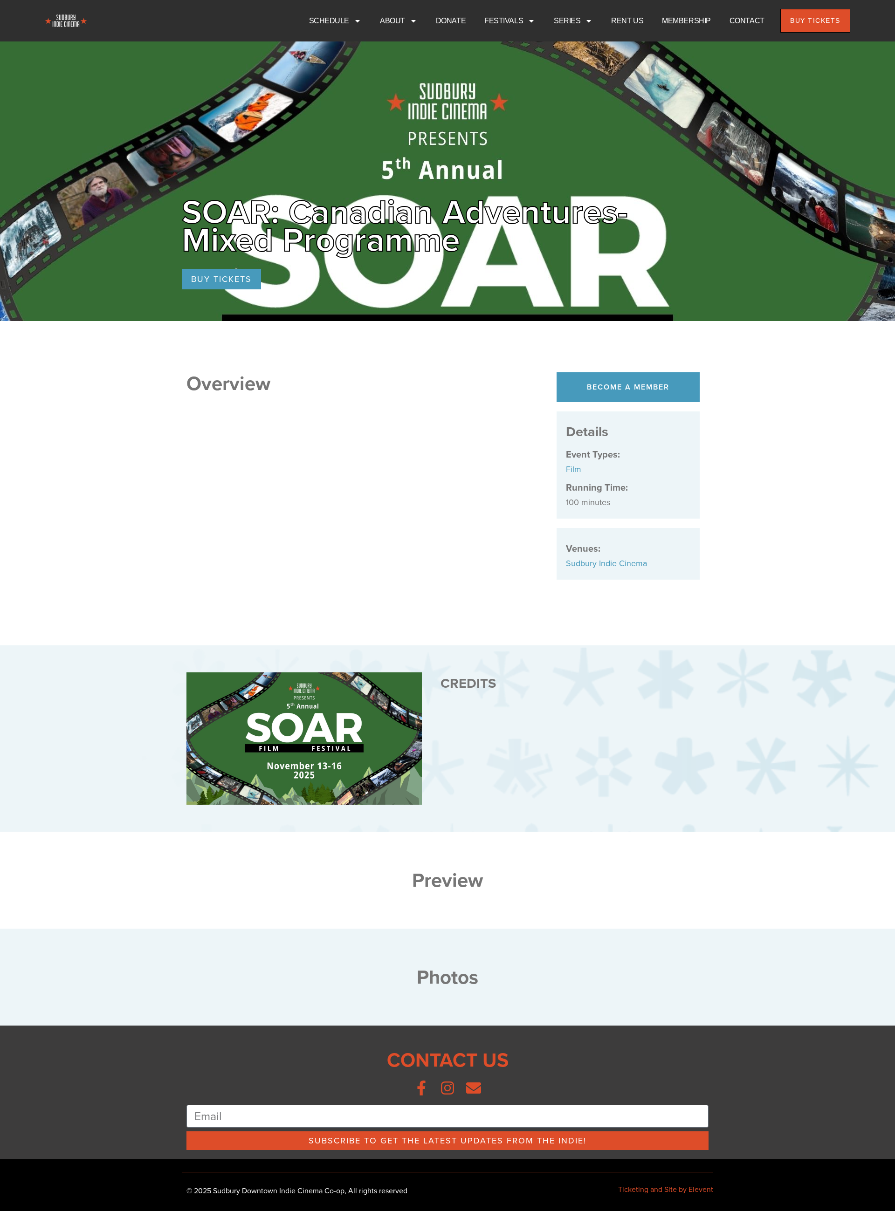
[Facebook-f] (421, 1088)
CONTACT (747, 21)
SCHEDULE (329, 21)
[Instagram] (447, 1088)
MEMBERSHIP (686, 21)
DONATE (451, 21)
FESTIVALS (503, 21)
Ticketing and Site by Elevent (665, 1189)
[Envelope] (473, 1088)
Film (573, 469)
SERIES (567, 21)
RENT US (627, 21)
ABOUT (392, 21)
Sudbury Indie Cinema (606, 563)
